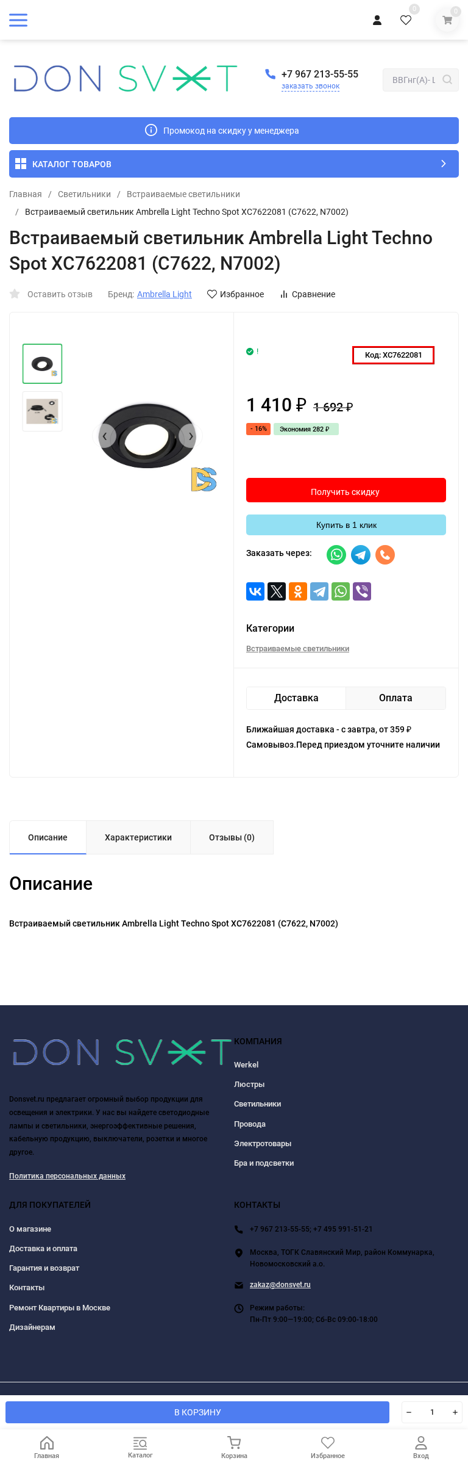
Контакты (26, 1287)
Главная (25, 194)
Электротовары (262, 1143)
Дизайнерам (32, 1327)
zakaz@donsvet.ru (280, 1284)
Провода (250, 1123)
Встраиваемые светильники (183, 194)
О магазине (30, 1228)
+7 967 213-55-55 (320, 74)
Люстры (249, 1084)
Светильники (84, 194)
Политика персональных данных (67, 1176)
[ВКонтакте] (255, 591)
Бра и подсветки (264, 1163)
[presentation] (104, 436)
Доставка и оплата (43, 1248)
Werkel (246, 1064)
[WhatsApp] (341, 591)
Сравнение (313, 294)
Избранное (242, 294)
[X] (277, 591)
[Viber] (362, 591)
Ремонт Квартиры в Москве (59, 1307)
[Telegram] (319, 591)
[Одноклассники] (298, 591)
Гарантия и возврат (44, 1268)
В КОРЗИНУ (197, 1412)
